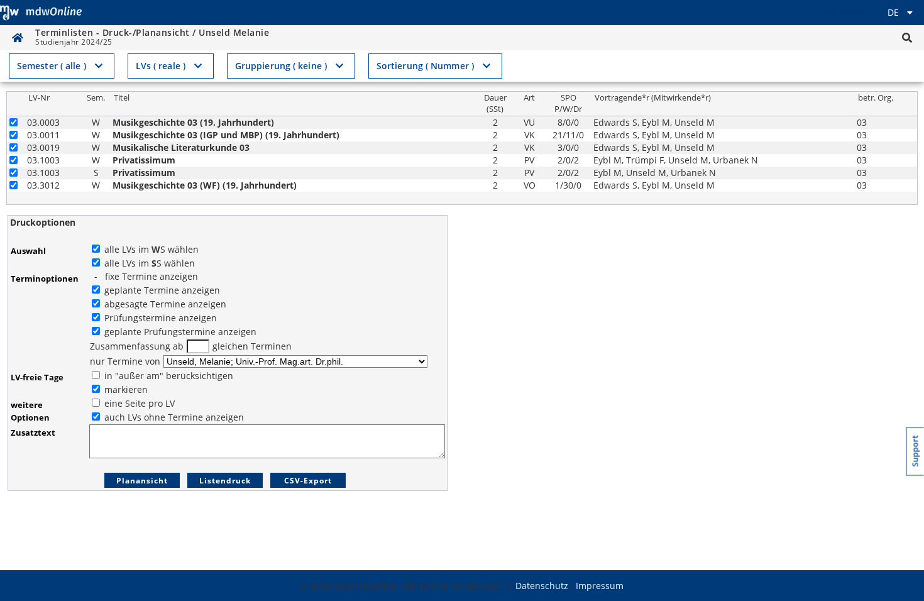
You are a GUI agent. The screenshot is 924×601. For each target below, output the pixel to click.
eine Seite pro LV (138, 403)
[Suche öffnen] (907, 37)
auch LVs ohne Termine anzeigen (173, 417)
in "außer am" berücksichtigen (167, 376)
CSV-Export (308, 480)
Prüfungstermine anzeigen (159, 318)
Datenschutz (541, 586)
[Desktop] (41, 12)
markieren (125, 389)
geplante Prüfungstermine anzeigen (179, 332)
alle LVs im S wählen (150, 249)
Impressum (600, 586)
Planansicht (142, 480)
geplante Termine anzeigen (161, 290)
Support (915, 451)
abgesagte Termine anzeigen (164, 304)
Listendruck (225, 480)
